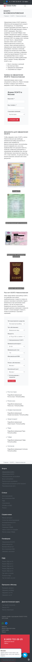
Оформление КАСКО (8, 474)
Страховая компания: (14, 111)
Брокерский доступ (8, 546)
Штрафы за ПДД (7, 505)
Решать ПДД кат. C (7, 563)
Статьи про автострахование (10, 520)
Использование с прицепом (14, 376)
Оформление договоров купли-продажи (14, 483)
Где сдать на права (7, 573)
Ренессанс (11, 401)
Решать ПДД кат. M (7, 568)
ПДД (3, 500)
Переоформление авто (8, 486)
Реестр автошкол (7, 517)
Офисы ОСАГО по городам (10, 529)
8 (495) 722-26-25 (13, 639)
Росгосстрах (12, 392)
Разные (4, 507)
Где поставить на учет (8, 578)
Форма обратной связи (8, 628)
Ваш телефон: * (12, 105)
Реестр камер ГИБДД (8, 532)
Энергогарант (12, 419)
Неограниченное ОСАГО (16, 340)
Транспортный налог (8, 660)
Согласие (11, 446)
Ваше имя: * (11, 98)
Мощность (11, 333)
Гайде (10, 437)
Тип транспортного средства (16, 321)
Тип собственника (13, 327)
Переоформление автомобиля (11, 476)
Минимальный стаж (13, 350)
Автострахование (7, 496)
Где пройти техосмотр (8, 605)
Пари (9, 428)
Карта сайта (5, 630)
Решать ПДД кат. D (7, 566)
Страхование (6, 503)
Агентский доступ (7, 544)
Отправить (13, 119)
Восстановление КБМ (8, 498)
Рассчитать (11, 381)
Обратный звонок (9, 641)
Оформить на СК (7, 595)
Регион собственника (14, 362)
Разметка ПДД (6, 575)
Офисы (6, 643)
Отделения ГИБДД (7, 527)
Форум (4, 632)
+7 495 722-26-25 (16, 1)
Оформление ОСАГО (8, 471)
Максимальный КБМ (14, 356)
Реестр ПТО (5, 607)
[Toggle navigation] (25, 5)
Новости (4, 626)
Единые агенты (6, 525)
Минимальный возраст (14, 343)
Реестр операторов (7, 609)
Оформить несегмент (8, 551)
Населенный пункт (13, 369)
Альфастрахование (14, 410)
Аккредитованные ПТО (9, 522)
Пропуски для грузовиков (9, 481)
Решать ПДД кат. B (7, 561)
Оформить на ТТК (7, 592)
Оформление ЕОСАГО (8, 542)
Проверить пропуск (8, 588)
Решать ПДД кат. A (7, 571)
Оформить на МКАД (8, 590)
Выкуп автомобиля (7, 479)
